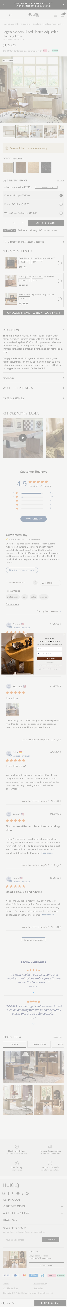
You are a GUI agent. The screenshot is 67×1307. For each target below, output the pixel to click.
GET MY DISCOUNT (49, 658)
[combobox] (39, 653)
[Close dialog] (64, 634)
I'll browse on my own (49, 662)
